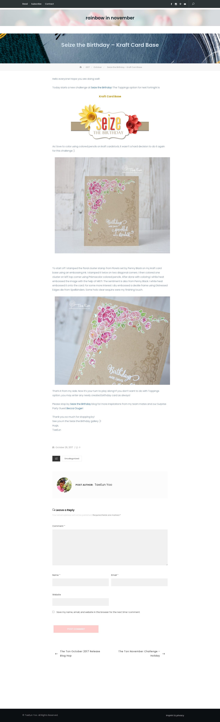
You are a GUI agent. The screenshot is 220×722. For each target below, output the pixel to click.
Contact (49, 3)
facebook (171, 4)
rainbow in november (110, 18)
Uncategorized (72, 458)
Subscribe (36, 3)
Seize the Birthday (101, 87)
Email (114, 575)
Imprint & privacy (175, 715)
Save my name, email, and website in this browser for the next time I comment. (98, 612)
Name (56, 575)
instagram (176, 4)
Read (25, 3)
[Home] (81, 67)
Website (56, 594)
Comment (58, 526)
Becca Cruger (75, 408)
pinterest (180, 4)
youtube (185, 4)
